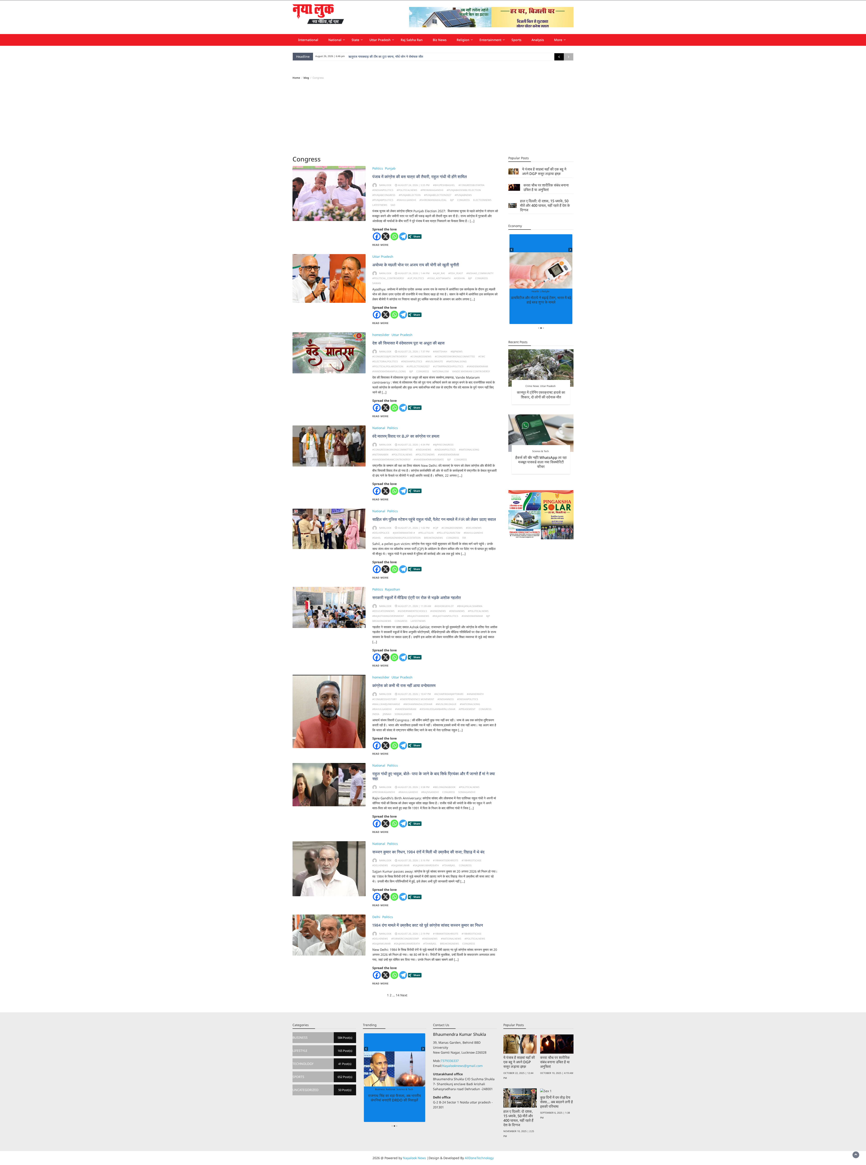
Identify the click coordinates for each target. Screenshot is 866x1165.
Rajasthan (392, 589)
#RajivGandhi (430, 792)
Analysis (538, 40)
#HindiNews (438, 611)
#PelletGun (425, 532)
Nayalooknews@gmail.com (462, 1066)
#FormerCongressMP (405, 938)
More (558, 40)
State (355, 40)
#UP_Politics (416, 278)
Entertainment (490, 40)
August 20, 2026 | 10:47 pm (414, 694)
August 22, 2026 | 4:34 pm (414, 444)
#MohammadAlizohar (417, 704)
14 (397, 995)
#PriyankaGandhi (432, 190)
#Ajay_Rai (439, 273)
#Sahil (376, 537)
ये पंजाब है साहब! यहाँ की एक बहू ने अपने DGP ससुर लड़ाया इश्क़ (544, 171)
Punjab (390, 168)
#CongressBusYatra (471, 185)
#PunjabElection (410, 195)
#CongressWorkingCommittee (455, 356)
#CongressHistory (384, 699)
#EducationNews (383, 611)
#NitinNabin (380, 454)
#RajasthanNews (418, 616)
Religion (463, 40)
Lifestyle (540, 291)
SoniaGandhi (403, 714)
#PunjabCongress (383, 195)
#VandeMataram (477, 366)
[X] (385, 236)
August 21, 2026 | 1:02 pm (414, 527)
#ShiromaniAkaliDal (433, 200)
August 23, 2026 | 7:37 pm (414, 351)
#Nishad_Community (479, 273)
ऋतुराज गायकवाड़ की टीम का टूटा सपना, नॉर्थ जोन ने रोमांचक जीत (385, 57)
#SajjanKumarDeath (426, 865)
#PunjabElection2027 (437, 195)
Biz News (440, 40)
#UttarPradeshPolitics (448, 366)
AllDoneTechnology (479, 1158)
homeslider (380, 335)
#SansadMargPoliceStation (402, 537)
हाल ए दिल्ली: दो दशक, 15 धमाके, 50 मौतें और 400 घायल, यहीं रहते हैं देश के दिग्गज (545, 205)
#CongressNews (420, 356)
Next (403, 995)
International (308, 40)
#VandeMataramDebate (429, 459)
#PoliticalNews (407, 190)
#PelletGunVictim (448, 532)
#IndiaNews (423, 449)
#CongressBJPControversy (389, 356)
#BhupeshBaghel (444, 185)
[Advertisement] (433, 117)
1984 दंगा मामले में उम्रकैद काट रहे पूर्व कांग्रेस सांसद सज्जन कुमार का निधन (427, 925)
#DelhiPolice (380, 532)
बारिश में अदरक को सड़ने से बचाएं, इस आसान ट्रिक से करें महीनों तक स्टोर (541, 300)
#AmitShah (440, 351)
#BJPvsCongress (443, 444)
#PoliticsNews (425, 454)
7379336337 (450, 1061)
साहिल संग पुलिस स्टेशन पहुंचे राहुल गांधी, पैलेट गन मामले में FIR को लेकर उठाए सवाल (434, 519)
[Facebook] (377, 236)
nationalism (440, 371)
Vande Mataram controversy (471, 371)
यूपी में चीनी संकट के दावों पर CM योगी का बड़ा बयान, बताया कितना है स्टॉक (394, 1098)
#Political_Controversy (388, 278)
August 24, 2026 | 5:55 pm (414, 185)
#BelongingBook (444, 787)
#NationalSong (456, 361)
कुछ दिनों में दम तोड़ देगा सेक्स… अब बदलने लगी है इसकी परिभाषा (556, 1102)
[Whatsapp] (394, 236)
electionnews (482, 200)
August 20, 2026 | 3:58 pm (414, 787)
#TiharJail (449, 865)
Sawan (376, 283)
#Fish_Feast (455, 273)
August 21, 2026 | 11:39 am (414, 606)
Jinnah (387, 714)
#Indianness (446, 699)
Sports (516, 40)
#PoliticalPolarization (387, 366)
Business (394, 1089)
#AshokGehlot (444, 606)
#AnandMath (475, 694)
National (334, 40)
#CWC (481, 356)
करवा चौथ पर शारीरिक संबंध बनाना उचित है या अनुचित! (546, 187)
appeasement (467, 709)
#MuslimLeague (446, 704)
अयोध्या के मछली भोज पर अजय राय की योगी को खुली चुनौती (415, 264)
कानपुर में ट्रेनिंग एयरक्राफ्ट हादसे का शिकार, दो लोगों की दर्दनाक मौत (541, 394)
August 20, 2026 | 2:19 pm (414, 933)
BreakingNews (433, 537)
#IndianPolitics (382, 190)
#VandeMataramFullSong (389, 371)
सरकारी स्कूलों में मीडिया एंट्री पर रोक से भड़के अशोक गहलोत (416, 597)
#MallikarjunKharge (386, 704)
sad (393, 205)
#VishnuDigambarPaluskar (437, 709)
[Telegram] (403, 236)
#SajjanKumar (400, 865)
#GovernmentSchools (412, 611)
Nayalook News (414, 1158)
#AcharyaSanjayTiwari (448, 694)
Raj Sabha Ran (412, 40)
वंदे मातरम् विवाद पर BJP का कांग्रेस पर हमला (405, 436)
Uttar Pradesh (380, 40)
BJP (452, 200)
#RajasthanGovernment (388, 616)
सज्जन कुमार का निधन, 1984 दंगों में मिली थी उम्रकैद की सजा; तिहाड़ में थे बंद (428, 852)
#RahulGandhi (406, 200)
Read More (380, 244)
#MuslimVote (434, 361)
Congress (463, 200)
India (375, 714)
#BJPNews (457, 351)
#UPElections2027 (418, 366)
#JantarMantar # (404, 532)
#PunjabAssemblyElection (464, 190)
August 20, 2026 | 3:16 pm (414, 860)
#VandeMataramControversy (391, 459)
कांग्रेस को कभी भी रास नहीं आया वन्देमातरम (403, 685)
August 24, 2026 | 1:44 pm (414, 273)
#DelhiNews (473, 527)
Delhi (376, 917)
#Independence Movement (417, 699)
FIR (464, 537)
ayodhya (459, 278)
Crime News (532, 386)
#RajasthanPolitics (445, 616)
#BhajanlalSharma (469, 606)
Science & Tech (540, 451)
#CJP (435, 527)
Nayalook (385, 185)
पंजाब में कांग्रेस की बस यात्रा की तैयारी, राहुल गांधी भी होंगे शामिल (419, 176)
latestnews (379, 205)
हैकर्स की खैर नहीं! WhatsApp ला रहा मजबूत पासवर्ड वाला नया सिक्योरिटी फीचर (541, 462)
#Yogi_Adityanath (439, 278)
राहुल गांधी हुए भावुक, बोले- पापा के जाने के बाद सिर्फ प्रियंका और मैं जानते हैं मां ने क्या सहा (433, 776)
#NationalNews (451, 938)
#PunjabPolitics (382, 200)
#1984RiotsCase (471, 860)
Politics (377, 168)
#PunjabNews (463, 195)
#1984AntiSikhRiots (445, 860)
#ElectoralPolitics (385, 361)
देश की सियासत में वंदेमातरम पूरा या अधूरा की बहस (408, 343)
